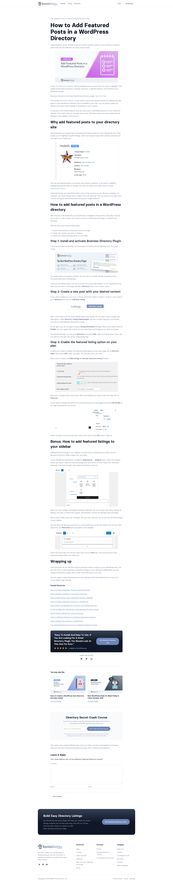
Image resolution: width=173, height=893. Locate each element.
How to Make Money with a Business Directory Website (71, 598)
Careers (119, 852)
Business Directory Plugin (70, 101)
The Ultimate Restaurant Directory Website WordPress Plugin (73, 625)
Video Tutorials (81, 855)
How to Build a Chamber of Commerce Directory (68, 594)
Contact (79, 852)
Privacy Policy (117, 879)
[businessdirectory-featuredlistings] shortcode (84, 525)
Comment (53, 763)
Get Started (129, 3)
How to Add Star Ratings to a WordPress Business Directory (73, 617)
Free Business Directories (105, 858)
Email (90, 786)
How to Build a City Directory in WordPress (66, 621)
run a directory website (64, 86)
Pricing (99, 849)
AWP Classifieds (122, 865)
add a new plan (96, 354)
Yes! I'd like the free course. (98, 729)
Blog (77, 849)
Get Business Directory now (116, 822)
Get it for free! (100, 96)
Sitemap (132, 879)
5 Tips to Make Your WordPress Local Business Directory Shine (74, 609)
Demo (78, 868)
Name (52, 786)
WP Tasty (120, 859)
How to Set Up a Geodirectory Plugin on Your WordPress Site (73, 606)
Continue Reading (55, 701)
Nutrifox (120, 862)
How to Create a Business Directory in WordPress (69, 602)
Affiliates (79, 859)
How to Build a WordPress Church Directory (67, 613)
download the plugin (85, 284)
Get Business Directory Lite (108, 641)
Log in (119, 3)
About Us (120, 849)
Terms (126, 879)
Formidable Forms (123, 855)
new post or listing (76, 297)
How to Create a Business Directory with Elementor (70, 590)
